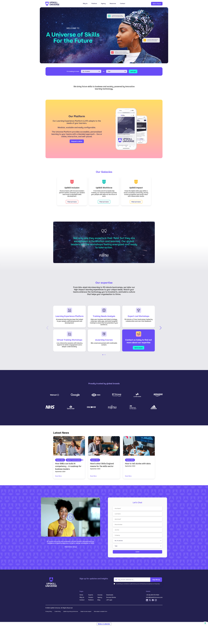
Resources (113, 3)
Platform (94, 3)
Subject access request (86, 611)
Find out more (72, 202)
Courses (100, 595)
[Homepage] (60, 4)
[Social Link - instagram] (156, 600)
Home (81, 595)
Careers (90, 597)
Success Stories (111, 597)
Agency (103, 3)
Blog (99, 600)
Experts (90, 595)
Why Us (85, 3)
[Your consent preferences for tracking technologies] (205, 623)
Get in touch (138, 348)
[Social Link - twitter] (150, 600)
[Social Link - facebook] (153, 600)
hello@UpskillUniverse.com (154, 597)
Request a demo (76, 141)
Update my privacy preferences (70, 611)
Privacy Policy (49, 611)
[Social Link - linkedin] (147, 600)
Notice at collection (104, 624)
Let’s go (133, 71)
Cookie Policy (58, 611)
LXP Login (109, 600)
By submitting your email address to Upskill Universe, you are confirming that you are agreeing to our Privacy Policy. (138, 583)
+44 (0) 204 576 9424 (152, 595)
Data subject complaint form (100, 611)
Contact (122, 3)
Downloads (109, 595)
